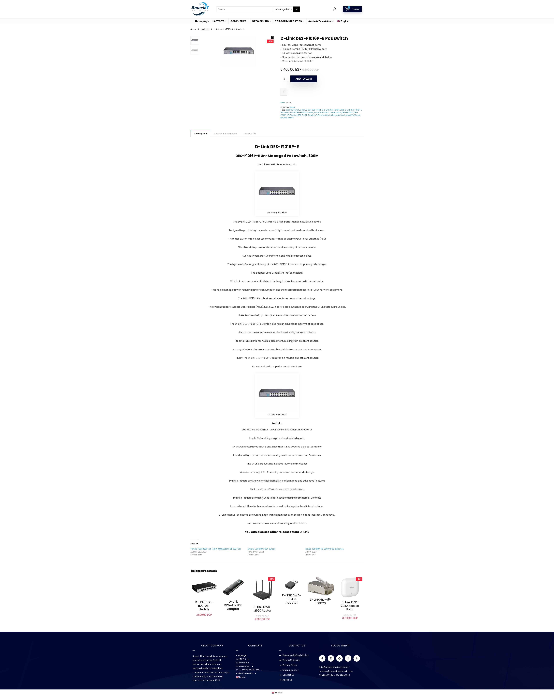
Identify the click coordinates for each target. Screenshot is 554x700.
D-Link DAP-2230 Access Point (350, 605)
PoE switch (324, 115)
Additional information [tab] (225, 133)
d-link (302, 110)
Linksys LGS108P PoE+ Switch (261, 548)
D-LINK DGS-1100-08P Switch (204, 605)
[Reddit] (339, 658)
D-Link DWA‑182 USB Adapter (233, 605)
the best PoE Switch (352, 115)
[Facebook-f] (322, 658)
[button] (272, 37)
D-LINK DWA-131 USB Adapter (291, 599)
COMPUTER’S (238, 21)
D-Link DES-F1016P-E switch (302, 112)
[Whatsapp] (348, 658)
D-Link (304, 532)
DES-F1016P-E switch (306, 115)
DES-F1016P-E (347, 112)
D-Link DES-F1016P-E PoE (334, 110)
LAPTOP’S (218, 21)
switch (205, 29)
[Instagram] (331, 658)
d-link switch (335, 112)
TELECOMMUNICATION (288, 21)
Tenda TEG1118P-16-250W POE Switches (324, 548)
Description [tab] (200, 133)
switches (340, 115)
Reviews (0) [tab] (250, 133)
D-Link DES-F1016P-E (314, 110)
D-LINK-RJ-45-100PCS (320, 601)
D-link (289, 102)
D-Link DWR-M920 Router (262, 609)
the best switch (287, 117)
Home (193, 29)
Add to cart (303, 78)
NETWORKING (260, 21)
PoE (317, 115)
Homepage (202, 21)
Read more (233, 614)
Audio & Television (319, 21)
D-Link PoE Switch (321, 112)
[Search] (296, 9)
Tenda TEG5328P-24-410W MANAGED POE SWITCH (215, 548)
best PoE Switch (292, 110)
